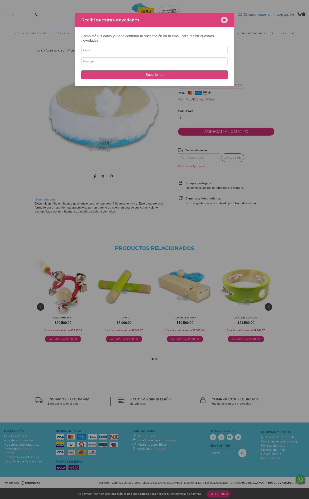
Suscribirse (155, 75)
